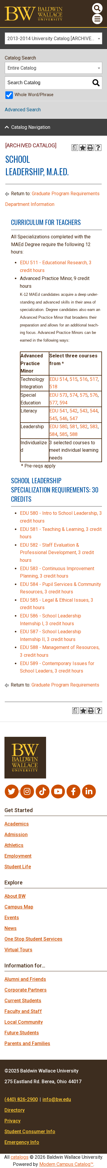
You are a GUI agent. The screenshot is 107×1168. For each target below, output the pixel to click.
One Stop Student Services (33, 939)
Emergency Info (21, 1142)
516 (84, 379)
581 (74, 426)
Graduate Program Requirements (66, 193)
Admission (16, 834)
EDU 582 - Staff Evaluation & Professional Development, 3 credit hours (57, 552)
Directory (14, 1110)
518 (53, 387)
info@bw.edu (57, 1099)
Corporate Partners (25, 990)
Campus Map (18, 907)
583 (94, 426)
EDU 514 (58, 379)
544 (94, 411)
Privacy (12, 1121)
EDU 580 (58, 426)
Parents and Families (27, 1043)
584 (53, 434)
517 (94, 379)
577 (53, 403)
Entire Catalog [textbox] (21, 68)
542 (74, 411)
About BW (15, 896)
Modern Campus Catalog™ (66, 1164)
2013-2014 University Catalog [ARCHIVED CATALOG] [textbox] (54, 38)
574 (74, 395)
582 (84, 426)
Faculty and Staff (23, 1011)
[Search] (96, 82)
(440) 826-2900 (21, 1099)
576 (94, 395)
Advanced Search (23, 109)
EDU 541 (58, 411)
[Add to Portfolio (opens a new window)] (82, 147)
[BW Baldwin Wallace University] (33, 13)
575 (84, 395)
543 (84, 411)
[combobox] (53, 38)
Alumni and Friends (25, 979)
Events (11, 917)
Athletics (13, 845)
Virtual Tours (18, 950)
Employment (18, 856)
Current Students (22, 1000)
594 (63, 403)
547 (74, 418)
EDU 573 (58, 395)
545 (53, 418)
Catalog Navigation (30, 127)
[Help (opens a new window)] (98, 147)
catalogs (20, 1157)
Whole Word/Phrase (34, 94)
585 (63, 434)
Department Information (29, 204)
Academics (16, 824)
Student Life (17, 867)
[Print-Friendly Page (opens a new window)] (90, 147)
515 (74, 379)
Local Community (23, 1022)
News (10, 928)
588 (74, 434)
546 (63, 418)
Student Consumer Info (29, 1131)
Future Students (21, 1033)
